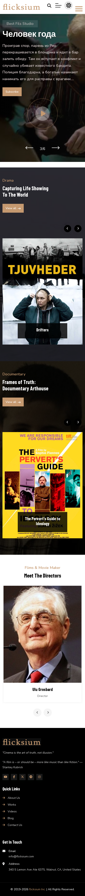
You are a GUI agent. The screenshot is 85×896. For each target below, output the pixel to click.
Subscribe (12, 92)
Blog (11, 818)
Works (12, 805)
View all (11, 208)
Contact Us (15, 825)
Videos (12, 811)
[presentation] (29, 147)
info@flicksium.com (21, 856)
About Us (14, 798)
